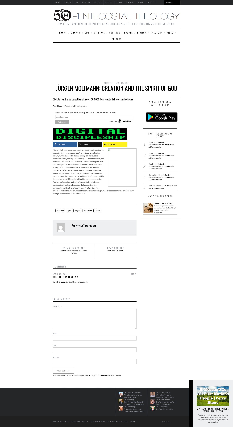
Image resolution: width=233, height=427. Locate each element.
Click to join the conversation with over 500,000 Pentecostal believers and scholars (93, 99)
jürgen (77, 210)
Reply (134, 274)
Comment (57, 307)
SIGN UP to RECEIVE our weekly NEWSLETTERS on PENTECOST (85, 113)
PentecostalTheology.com (76, 106)
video (170, 32)
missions (99, 32)
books (63, 32)
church (76, 32)
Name (55, 334)
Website (56, 357)
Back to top (166, 421)
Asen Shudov (58, 106)
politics (114, 32)
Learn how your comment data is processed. (103, 375)
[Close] (191, 384)
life (87, 32)
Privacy (117, 39)
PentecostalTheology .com (84, 225)
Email (55, 345)
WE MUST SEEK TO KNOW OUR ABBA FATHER (74, 250)
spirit (98, 210)
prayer (128, 32)
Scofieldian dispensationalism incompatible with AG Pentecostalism (161, 144)
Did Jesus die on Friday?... (163, 203)
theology (156, 32)
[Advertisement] (116, 61)
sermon (141, 32)
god (69, 210)
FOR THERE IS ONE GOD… (116, 249)
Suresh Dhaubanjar (65, 277)
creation (60, 210)
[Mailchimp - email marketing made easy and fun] (120, 123)
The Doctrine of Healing (164, 409)
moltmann (88, 210)
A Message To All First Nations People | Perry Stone (213, 410)
